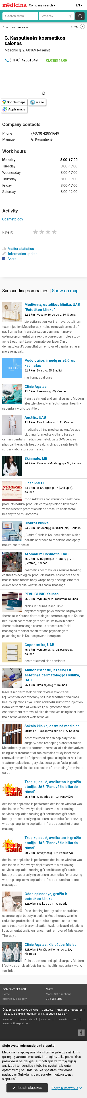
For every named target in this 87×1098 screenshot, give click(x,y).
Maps (49, 989)
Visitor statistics (21, 249)
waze (40, 102)
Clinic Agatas (36, 387)
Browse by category (14, 998)
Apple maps (16, 109)
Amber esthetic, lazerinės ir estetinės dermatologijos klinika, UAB (52, 675)
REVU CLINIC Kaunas (42, 594)
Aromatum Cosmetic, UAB (46, 554)
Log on (62, 1013)
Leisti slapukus (29, 1088)
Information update (22, 254)
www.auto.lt (48, 1019)
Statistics (49, 1013)
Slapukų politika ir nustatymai (22, 1013)
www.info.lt (10, 1019)
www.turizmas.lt (69, 1019)
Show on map (65, 290)
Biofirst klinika (37, 523)
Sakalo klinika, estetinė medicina (52, 726)
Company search (41, 5)
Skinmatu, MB (36, 458)
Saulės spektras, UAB (25, 1009)
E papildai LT (35, 483)
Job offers (54, 998)
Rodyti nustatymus (65, 1088)
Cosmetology (12, 219)
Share (12, 259)
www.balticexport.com (16, 1023)
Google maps (16, 102)
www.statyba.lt (29, 1019)
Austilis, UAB (35, 417)
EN (78, 5)
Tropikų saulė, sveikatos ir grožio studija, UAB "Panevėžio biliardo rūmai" (53, 787)
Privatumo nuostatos (70, 1009)
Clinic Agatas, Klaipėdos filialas (51, 945)
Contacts (47, 1009)
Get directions (62, 994)
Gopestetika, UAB (39, 645)
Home (6, 994)
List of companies (16, 27)
